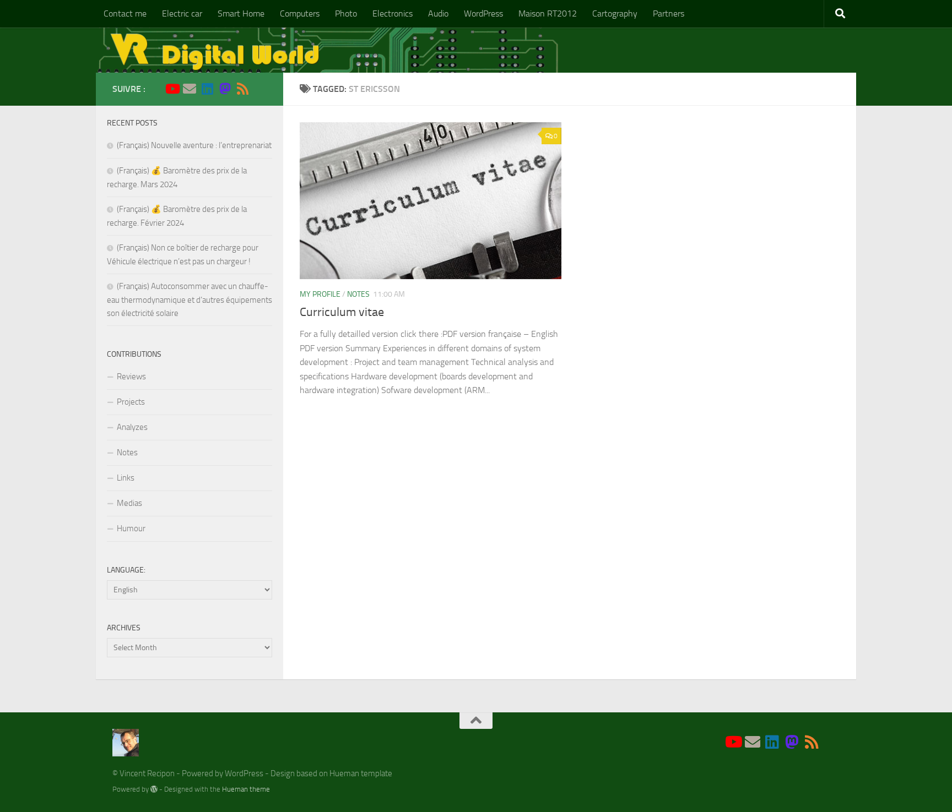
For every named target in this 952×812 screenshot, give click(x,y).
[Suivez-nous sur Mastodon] (224, 88)
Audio (438, 13)
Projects (131, 402)
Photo (346, 13)
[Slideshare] (260, 89)
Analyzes (132, 427)
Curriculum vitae (342, 312)
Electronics (392, 13)
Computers (300, 13)
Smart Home (241, 13)
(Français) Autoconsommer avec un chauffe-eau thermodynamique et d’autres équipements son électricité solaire (189, 299)
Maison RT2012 (547, 13)
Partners (668, 13)
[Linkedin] (207, 88)
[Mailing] (189, 88)
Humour (131, 528)
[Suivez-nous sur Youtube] (171, 88)
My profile (320, 294)
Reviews (131, 377)
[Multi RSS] (242, 88)
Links (125, 478)
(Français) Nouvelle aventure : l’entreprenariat (194, 145)
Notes (358, 294)
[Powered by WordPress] (154, 789)
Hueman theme (246, 789)
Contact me (125, 13)
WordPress (483, 13)
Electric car (182, 13)
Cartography (614, 13)
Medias (129, 503)
